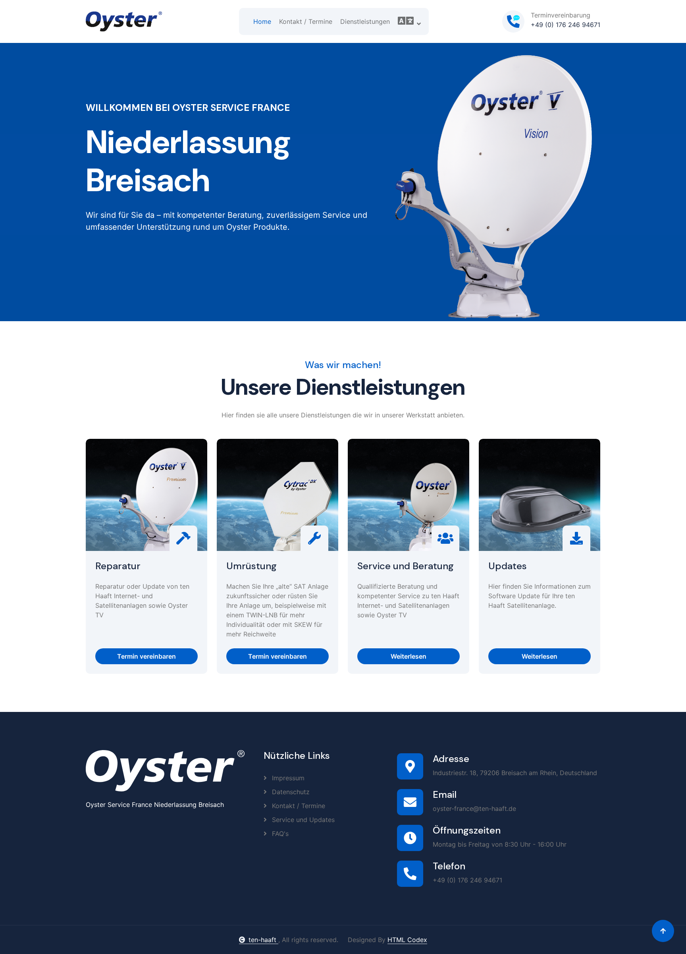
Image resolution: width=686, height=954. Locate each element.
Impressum (287, 778)
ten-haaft (263, 940)
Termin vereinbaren (146, 656)
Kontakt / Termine (305, 21)
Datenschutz (290, 792)
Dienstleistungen (365, 21)
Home (262, 21)
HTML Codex (407, 940)
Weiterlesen (408, 656)
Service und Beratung (405, 566)
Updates (507, 566)
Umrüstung (251, 566)
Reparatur (118, 566)
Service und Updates (302, 820)
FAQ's (279, 834)
